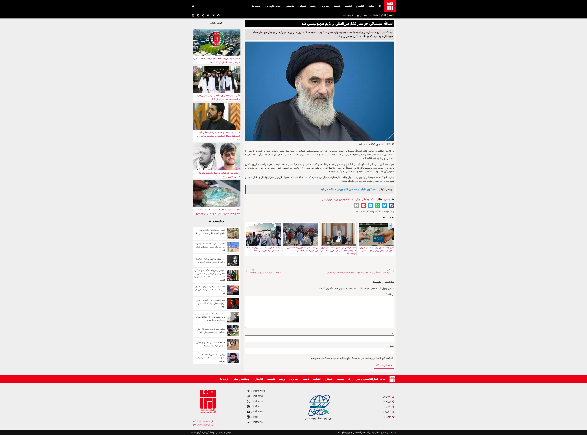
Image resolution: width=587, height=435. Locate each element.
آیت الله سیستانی (370, 199)
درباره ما (256, 6)
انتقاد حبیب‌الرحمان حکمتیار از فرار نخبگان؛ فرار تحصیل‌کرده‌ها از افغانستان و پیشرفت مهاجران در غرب (218, 136)
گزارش (391, 15)
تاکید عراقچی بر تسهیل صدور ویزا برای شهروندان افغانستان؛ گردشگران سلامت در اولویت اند (338, 250)
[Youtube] (208, 15)
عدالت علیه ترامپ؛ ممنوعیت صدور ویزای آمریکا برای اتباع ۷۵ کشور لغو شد (210, 290)
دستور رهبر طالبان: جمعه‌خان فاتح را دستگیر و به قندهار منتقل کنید (210, 331)
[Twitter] (213, 15)
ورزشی (313, 6)
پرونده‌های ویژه (273, 6)
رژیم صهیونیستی (329, 199)
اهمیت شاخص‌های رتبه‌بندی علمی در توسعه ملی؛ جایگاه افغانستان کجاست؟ (210, 303)
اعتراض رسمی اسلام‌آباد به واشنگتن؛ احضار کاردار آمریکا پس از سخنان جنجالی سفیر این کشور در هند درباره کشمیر (209, 275)
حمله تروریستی (346, 199)
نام (393, 333)
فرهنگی (336, 6)
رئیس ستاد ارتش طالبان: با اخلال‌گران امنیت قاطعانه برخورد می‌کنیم (211, 358)
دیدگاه (390, 294)
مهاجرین (324, 6)
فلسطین (302, 6)
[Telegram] (203, 15)
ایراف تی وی (361, 15)
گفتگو (383, 15)
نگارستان (290, 6)
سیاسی (371, 6)
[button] (193, 6)
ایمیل (391, 346)
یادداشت (374, 15)
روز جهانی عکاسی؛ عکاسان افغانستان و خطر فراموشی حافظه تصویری (209, 260)
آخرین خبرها (348, 15)
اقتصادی (360, 6)
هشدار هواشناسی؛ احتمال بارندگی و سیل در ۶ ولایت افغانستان (209, 344)
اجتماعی (348, 6)
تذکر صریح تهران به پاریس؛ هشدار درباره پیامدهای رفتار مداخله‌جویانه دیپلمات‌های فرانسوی (210, 317)
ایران (358, 199)
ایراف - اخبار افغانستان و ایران (370, 379)
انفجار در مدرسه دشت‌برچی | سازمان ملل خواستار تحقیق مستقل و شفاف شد (209, 247)
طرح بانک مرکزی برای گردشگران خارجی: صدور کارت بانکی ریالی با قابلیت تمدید (376, 249)
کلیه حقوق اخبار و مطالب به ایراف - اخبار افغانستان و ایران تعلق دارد (367, 432)
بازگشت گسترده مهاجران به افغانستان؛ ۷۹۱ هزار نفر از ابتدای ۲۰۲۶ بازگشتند (301, 249)
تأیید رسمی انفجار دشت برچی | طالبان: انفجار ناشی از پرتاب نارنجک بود (210, 233)
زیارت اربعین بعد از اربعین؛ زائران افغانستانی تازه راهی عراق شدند (263, 249)
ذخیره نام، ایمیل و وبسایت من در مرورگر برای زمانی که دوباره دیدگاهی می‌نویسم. (351, 358)
